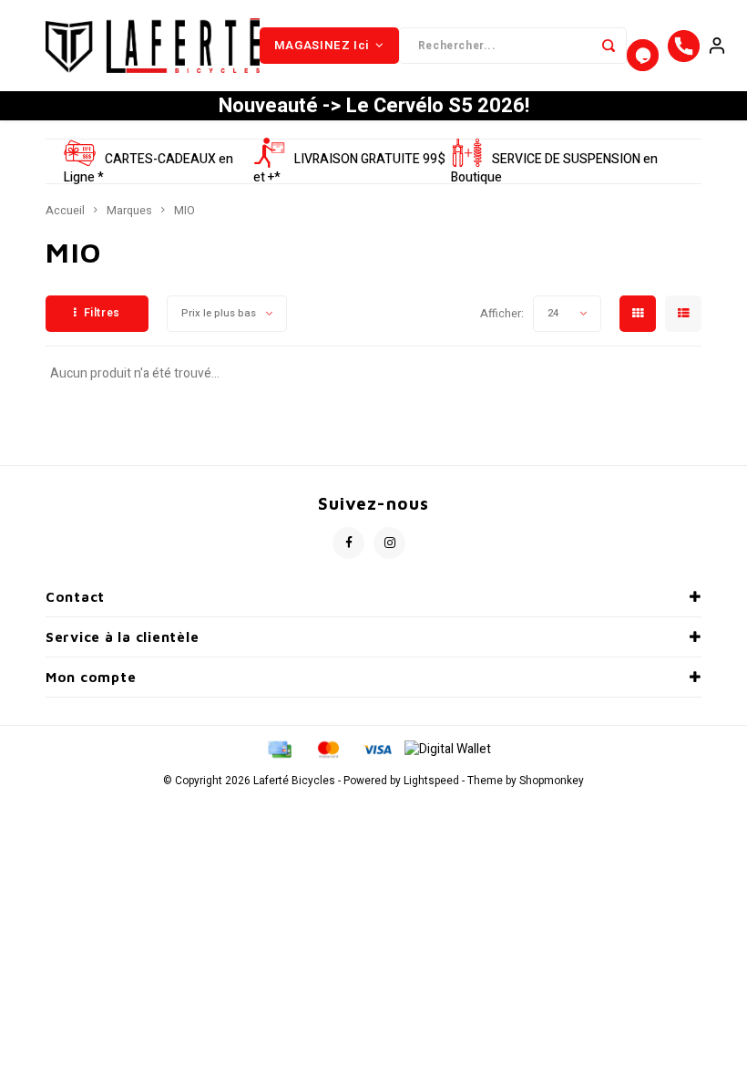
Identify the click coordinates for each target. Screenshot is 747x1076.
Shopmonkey (551, 781)
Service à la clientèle (122, 637)
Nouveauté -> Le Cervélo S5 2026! (374, 105)
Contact (75, 597)
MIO (184, 210)
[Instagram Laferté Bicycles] (389, 543)
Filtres (102, 313)
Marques (129, 210)
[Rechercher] (608, 45)
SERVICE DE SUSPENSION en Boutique (554, 168)
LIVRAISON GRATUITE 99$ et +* (349, 168)
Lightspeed (431, 781)
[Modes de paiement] (278, 749)
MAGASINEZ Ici (322, 45)
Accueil (65, 210)
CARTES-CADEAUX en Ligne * (148, 168)
